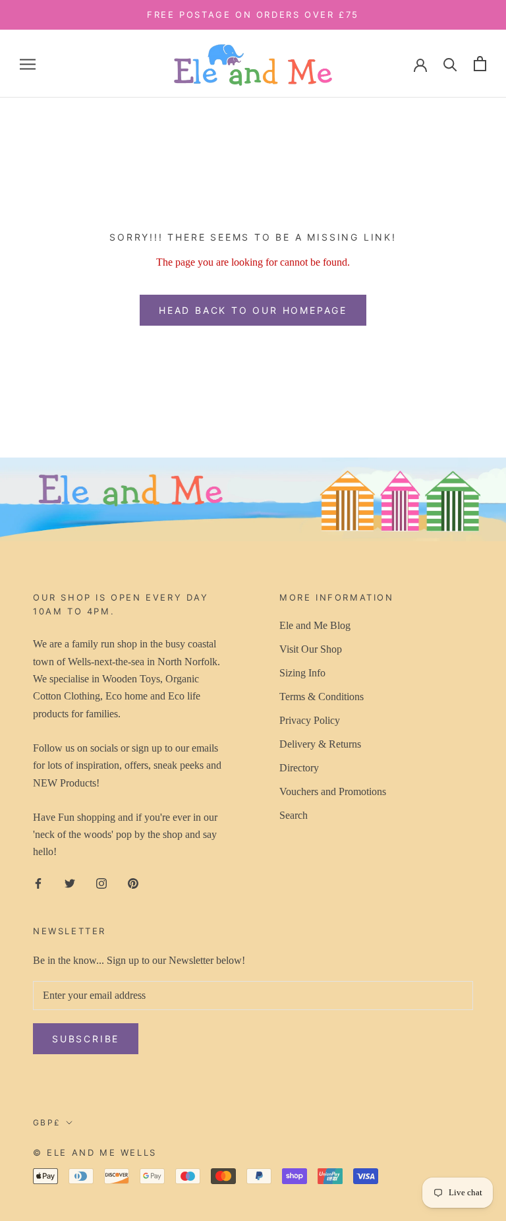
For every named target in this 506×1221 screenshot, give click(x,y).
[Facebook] (38, 882)
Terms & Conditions (321, 696)
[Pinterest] (133, 882)
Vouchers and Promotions (332, 791)
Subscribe (85, 1038)
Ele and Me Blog (315, 625)
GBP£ (47, 1122)
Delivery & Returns (320, 744)
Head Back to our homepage (253, 310)
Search (293, 815)
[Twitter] (70, 882)
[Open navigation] (28, 64)
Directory (299, 767)
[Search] (450, 64)
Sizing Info (302, 672)
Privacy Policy (309, 720)
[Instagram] (101, 882)
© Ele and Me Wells (95, 1152)
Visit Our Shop (310, 649)
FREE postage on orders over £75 (253, 14)
